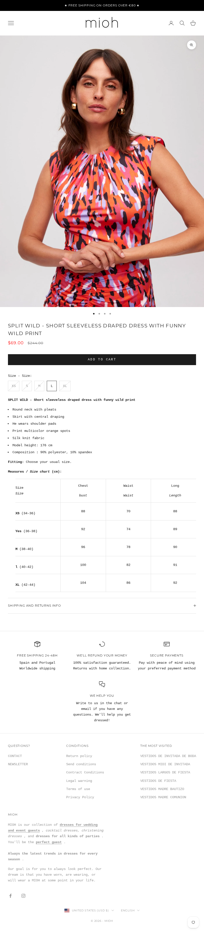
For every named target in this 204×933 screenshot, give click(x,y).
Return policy (79, 756)
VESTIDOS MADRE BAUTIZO (162, 789)
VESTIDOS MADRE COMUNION (163, 797)
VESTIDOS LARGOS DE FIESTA (165, 772)
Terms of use (78, 789)
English (128, 910)
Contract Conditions (85, 772)
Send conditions (81, 764)
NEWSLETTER (18, 764)
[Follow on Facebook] (10, 895)
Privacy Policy (80, 797)
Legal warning (79, 781)
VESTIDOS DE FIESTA (158, 781)
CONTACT (15, 756)
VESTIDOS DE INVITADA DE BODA (168, 756)
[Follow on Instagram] (23, 895)
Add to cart (102, 359)
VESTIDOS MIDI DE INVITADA (165, 764)
